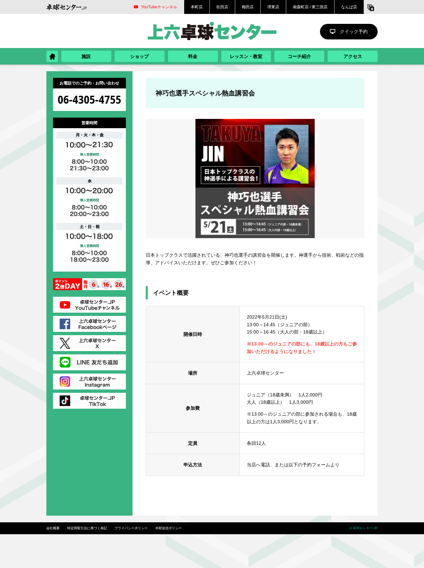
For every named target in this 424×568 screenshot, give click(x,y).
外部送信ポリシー (168, 528)
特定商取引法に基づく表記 (87, 528)
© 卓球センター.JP (363, 528)
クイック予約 (354, 31)
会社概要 (53, 528)
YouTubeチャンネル (159, 7)
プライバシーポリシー (131, 528)
